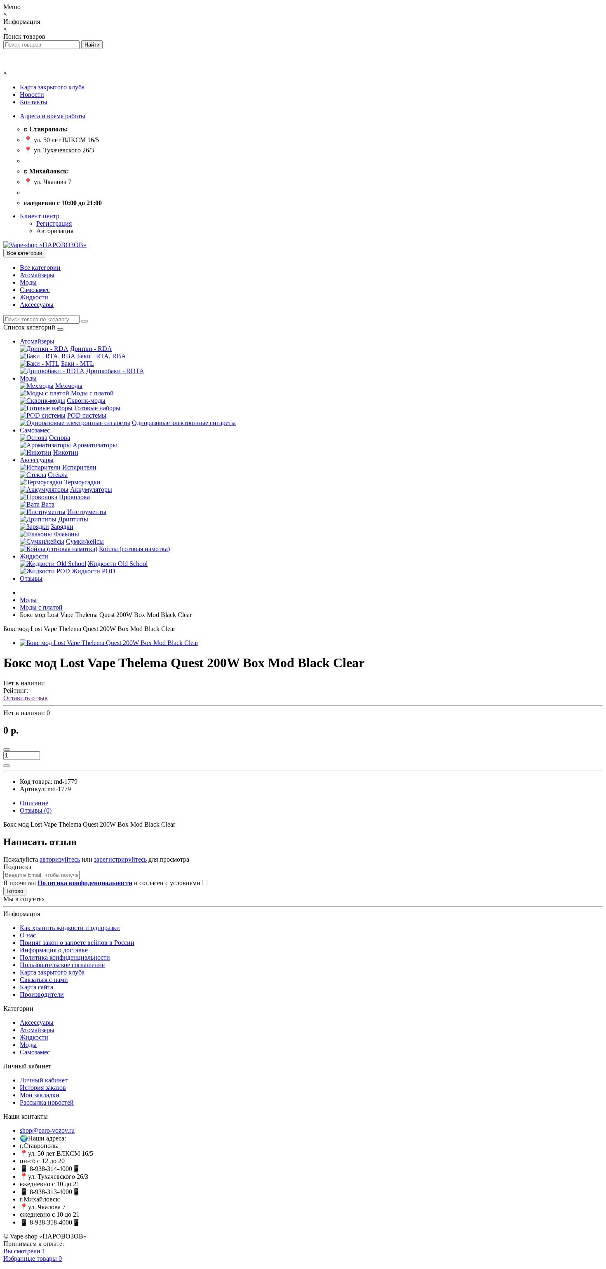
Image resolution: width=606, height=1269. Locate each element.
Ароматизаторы (95, 445)
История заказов (43, 1087)
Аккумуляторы (91, 489)
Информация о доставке (54, 950)
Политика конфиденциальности (65, 957)
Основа (59, 437)
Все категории (40, 267)
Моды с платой (92, 393)
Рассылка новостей (47, 1102)
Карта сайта (36, 987)
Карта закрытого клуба (52, 87)
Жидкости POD (93, 571)
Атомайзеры (37, 274)
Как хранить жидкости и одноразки (70, 927)
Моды (28, 282)
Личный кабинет (44, 1080)
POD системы (86, 415)
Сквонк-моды (86, 400)
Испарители (79, 467)
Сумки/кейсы (85, 541)
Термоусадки (82, 482)
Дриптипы (73, 519)
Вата (47, 504)
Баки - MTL (77, 363)
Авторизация (54, 230)
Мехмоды (68, 385)
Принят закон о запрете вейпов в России (77, 942)
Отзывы (31, 578)
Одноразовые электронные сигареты (184, 422)
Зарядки (62, 526)
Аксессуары (37, 304)
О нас (28, 935)
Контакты (33, 101)
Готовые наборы (97, 407)
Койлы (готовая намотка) (134, 548)
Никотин (65, 452)
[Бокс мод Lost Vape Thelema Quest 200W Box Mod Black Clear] (109, 642)
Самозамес (35, 289)
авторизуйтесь (60, 859)
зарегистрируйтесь (120, 859)
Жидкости (34, 297)
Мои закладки (39, 1094)
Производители (42, 994)
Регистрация (54, 223)
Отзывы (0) (36, 810)
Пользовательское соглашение (62, 964)
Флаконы (66, 534)
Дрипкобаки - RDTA (115, 370)
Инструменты (86, 511)
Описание (34, 802)
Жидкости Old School (118, 563)
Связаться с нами (44, 979)
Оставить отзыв (25, 697)
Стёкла (58, 474)
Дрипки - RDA (91, 348)
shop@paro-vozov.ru (47, 1130)
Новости (32, 94)
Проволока (74, 496)
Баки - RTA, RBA (101, 356)
